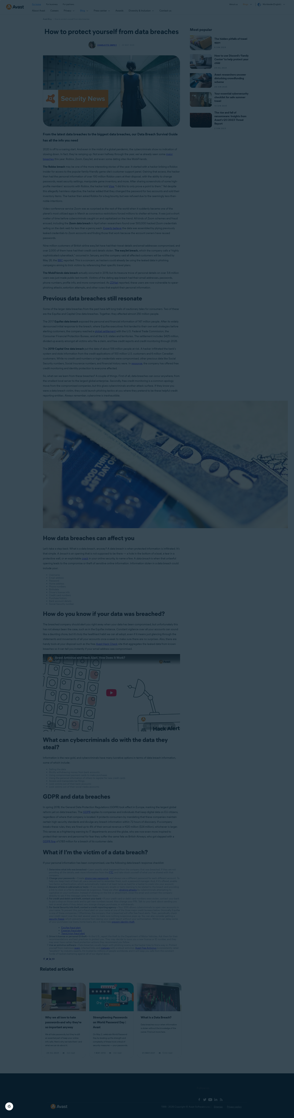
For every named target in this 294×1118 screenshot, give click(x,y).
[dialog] (147, 559)
